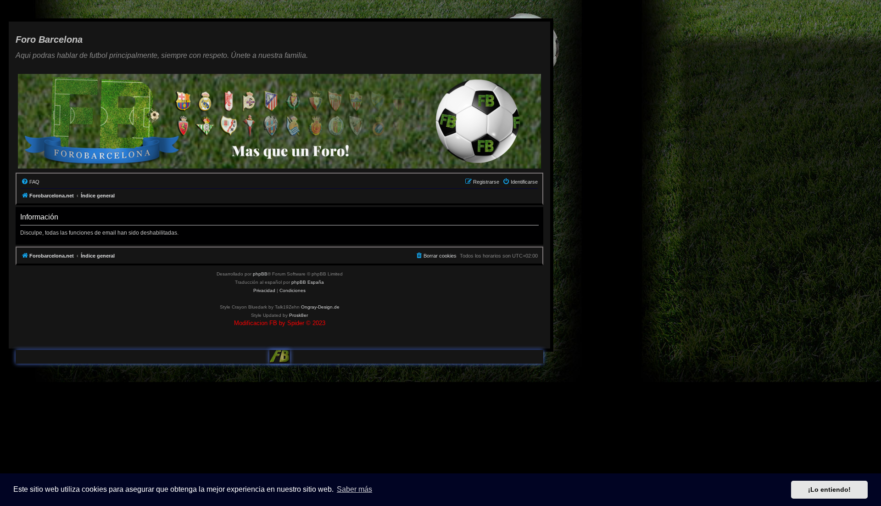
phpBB (260, 273)
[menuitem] (30, 181)
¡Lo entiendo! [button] (829, 489)
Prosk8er (298, 315)
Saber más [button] (354, 489)
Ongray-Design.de (320, 306)
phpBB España (307, 282)
